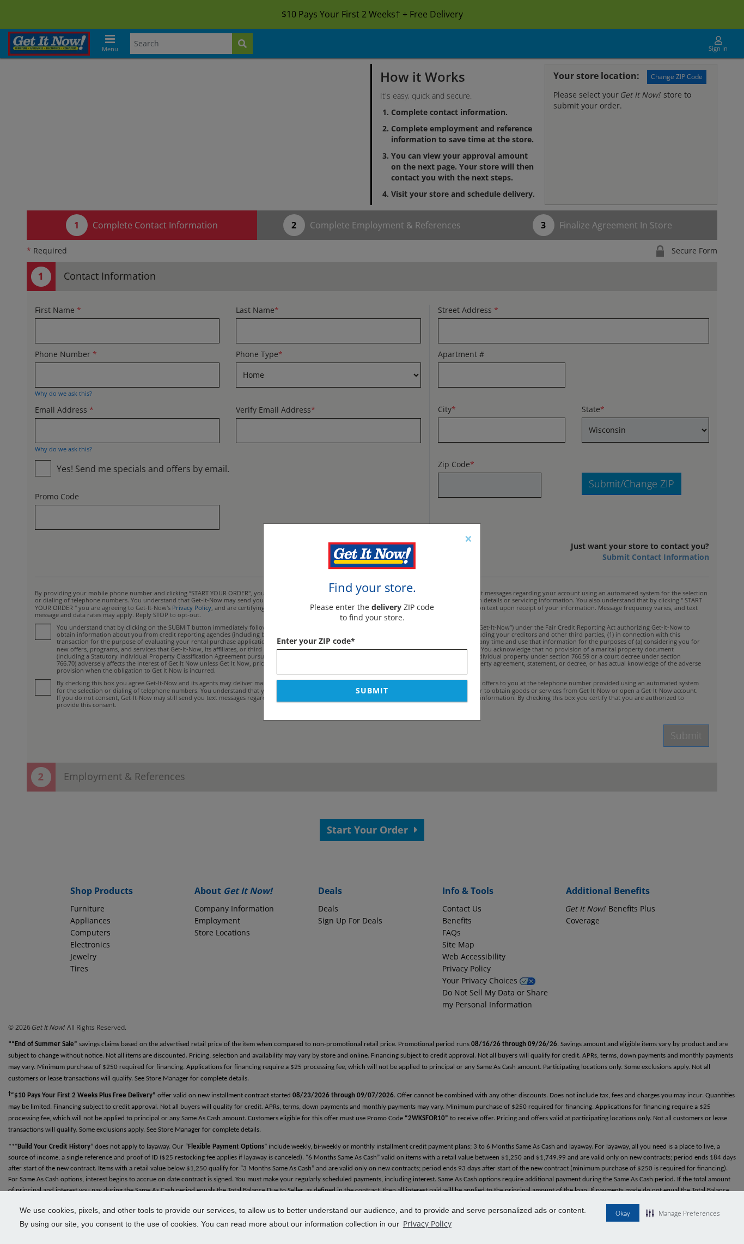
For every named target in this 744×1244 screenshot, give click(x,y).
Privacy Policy (427, 1223)
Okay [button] (622, 1213)
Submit (372, 690)
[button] (683, 1213)
